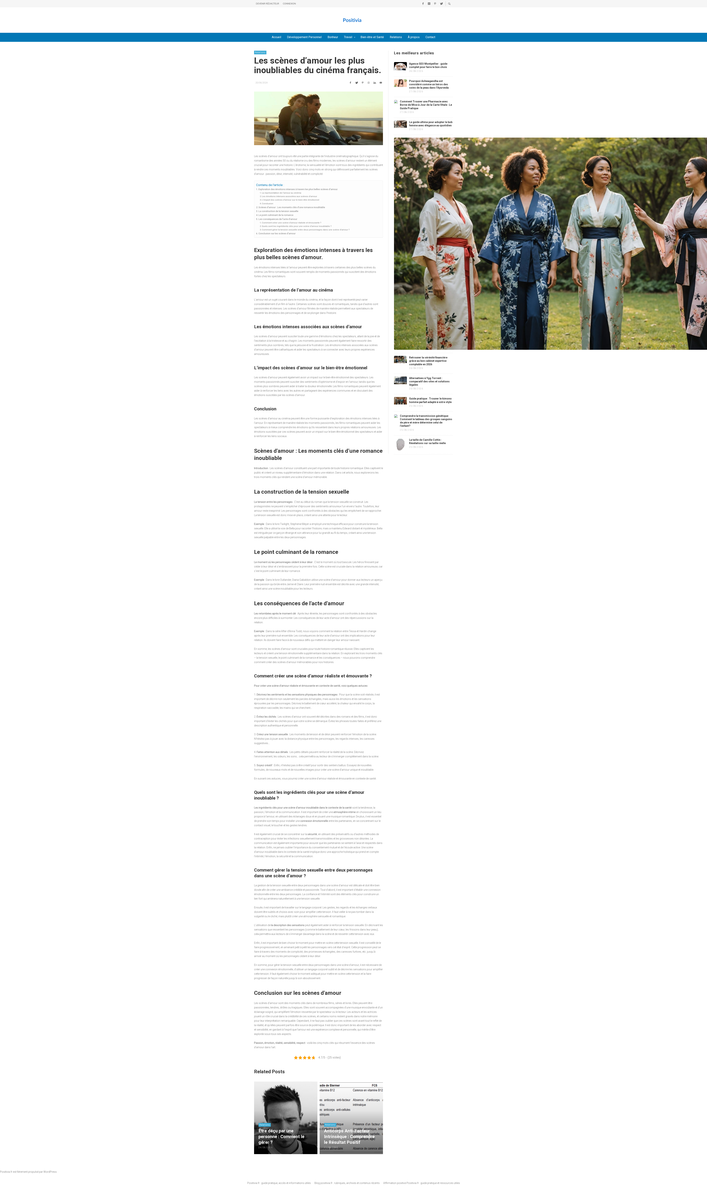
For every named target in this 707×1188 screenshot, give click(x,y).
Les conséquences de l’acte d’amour (277, 219)
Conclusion (267, 203)
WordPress (50, 1171)
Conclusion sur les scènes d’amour (277, 233)
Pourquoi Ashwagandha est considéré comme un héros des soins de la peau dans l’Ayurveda (429, 84)
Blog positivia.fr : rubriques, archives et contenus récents (347, 1183)
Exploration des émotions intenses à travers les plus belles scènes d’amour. (298, 189)
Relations (260, 52)
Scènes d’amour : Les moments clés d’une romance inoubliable (291, 207)
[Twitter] (441, 3)
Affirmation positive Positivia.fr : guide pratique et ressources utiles (421, 1183)
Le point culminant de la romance (275, 215)
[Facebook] (423, 3)
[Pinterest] (435, 3)
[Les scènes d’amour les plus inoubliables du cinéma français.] (318, 118)
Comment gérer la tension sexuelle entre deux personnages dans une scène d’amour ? (306, 229)
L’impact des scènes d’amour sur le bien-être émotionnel (290, 200)
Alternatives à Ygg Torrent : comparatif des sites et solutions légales (429, 381)
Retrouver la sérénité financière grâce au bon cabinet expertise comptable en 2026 (428, 361)
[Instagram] (429, 3)
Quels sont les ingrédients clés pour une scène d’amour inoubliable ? (297, 226)
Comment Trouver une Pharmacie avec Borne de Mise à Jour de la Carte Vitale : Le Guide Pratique (426, 105)
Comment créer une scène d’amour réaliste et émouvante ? (291, 222)
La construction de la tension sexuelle (278, 211)
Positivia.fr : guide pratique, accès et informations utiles (279, 1183)
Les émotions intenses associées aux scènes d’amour (289, 196)
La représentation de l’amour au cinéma (281, 193)
